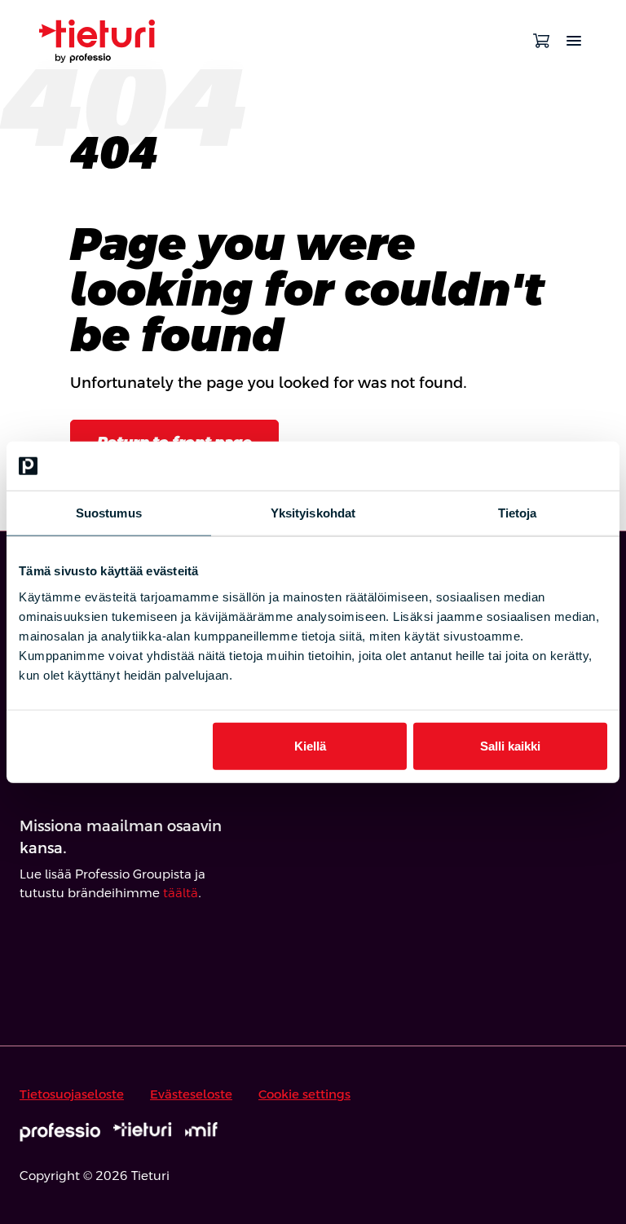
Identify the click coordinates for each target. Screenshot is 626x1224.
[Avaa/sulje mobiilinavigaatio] (574, 41)
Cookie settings (304, 1094)
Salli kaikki (510, 745)
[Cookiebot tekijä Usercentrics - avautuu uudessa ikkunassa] (536, 466)
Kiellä (310, 745)
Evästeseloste (191, 1094)
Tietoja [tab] (517, 513)
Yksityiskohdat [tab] (313, 513)
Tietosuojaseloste (72, 1094)
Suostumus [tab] (109, 513)
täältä (180, 893)
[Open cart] (541, 41)
